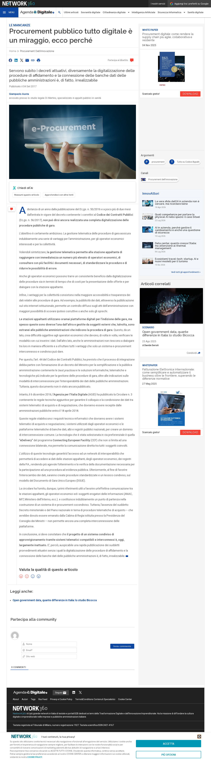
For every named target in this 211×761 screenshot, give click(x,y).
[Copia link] (32, 60)
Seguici (59, 692)
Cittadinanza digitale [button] (114, 12)
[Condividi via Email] (27, 60)
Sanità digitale (195, 12)
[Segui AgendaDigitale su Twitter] (80, 692)
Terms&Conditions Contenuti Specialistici (95, 699)
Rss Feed (42, 699)
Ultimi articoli (71, 12)
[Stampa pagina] (38, 60)
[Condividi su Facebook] (10, 60)
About (16, 699)
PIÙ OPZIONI (168, 754)
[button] (9, 12)
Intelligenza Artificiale (143, 12)
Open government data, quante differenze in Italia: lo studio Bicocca (55, 600)
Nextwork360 (19, 713)
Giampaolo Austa (19, 94)
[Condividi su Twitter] (21, 60)
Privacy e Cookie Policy (61, 699)
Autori (25, 699)
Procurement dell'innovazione (37, 51)
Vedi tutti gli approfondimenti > (185, 272)
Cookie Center (125, 699)
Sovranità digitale (90, 12)
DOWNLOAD (190, 93)
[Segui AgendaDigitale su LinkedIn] (74, 692)
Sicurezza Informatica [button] (169, 12)
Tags (33, 699)
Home (12, 51)
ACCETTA (168, 744)
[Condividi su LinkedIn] (15, 60)
